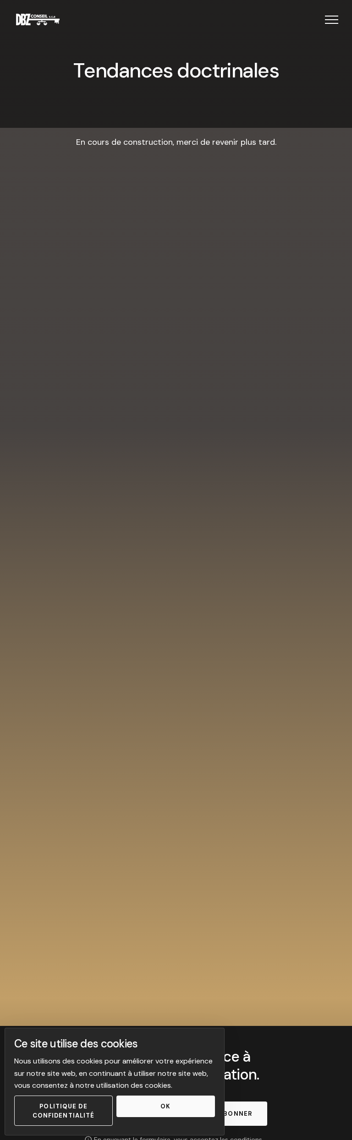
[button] (331, 19)
